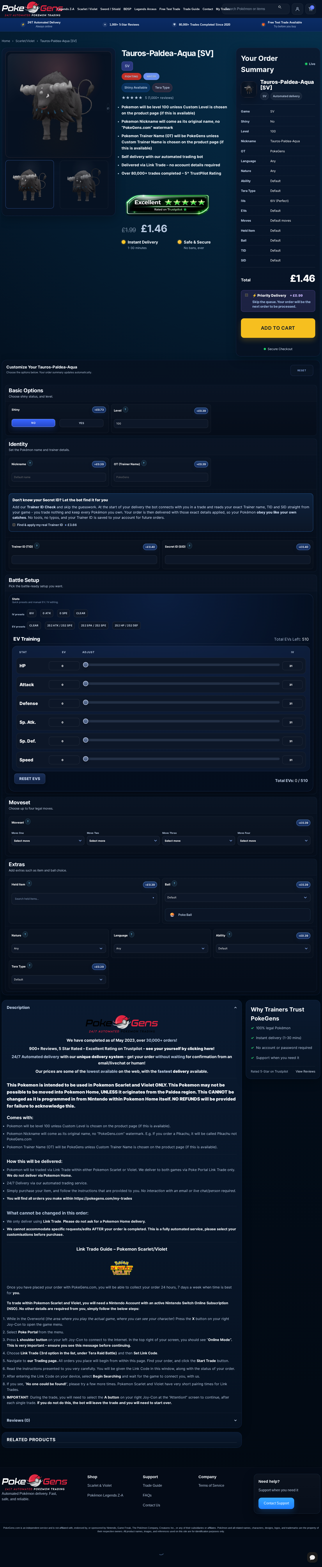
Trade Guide (191, 9)
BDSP (127, 9)
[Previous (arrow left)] (4, 1559)
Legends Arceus (145, 9)
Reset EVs (29, 778)
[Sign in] (297, 9)
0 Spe (63, 613)
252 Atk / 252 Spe (59, 625)
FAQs (147, 1495)
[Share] (30, 1541)
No (33, 422)
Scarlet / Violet (87, 9)
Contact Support (276, 1503)
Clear (80, 613)
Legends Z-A (65, 9)
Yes (81, 423)
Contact (208, 9)
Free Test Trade (169, 9)
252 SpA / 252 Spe (93, 625)
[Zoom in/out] (4, 1541)
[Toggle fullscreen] (17, 1541)
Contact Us (151, 1505)
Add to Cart (278, 328)
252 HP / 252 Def (126, 625)
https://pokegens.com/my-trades (103, 1198)
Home (6, 41)
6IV (31, 613)
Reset (301, 370)
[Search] (279, 7)
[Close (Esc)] (43, 1541)
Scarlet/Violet (25, 41)
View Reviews (305, 1071)
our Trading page (42, 1360)
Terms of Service (211, 1485)
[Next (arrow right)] (17, 1559)
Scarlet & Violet (99, 1485)
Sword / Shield (110, 9)
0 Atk (47, 613)
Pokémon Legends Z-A (105, 1495)
